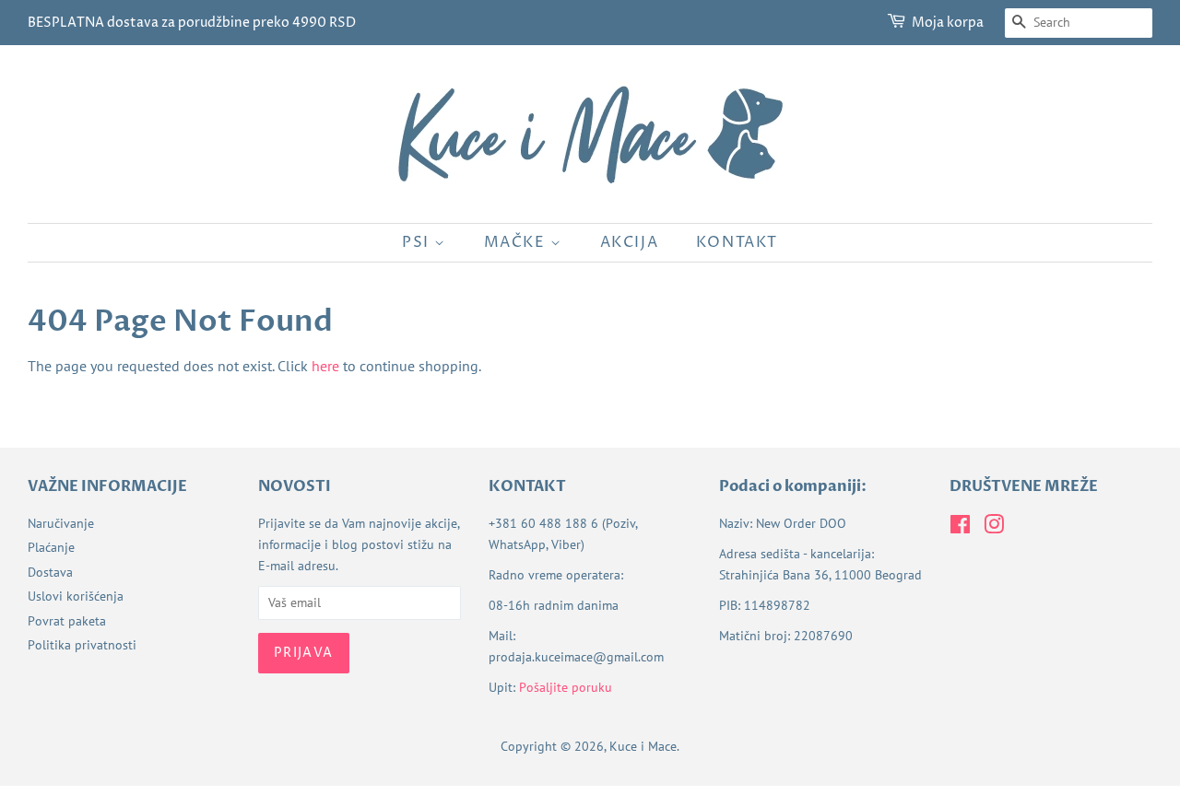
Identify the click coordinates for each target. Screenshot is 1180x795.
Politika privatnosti (82, 645)
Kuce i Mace (643, 746)
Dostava (50, 572)
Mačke (517, 242)
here (325, 366)
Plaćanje (51, 547)
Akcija (629, 242)
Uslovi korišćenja (76, 596)
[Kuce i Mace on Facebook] (960, 528)
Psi (418, 242)
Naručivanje (61, 523)
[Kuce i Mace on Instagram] (994, 528)
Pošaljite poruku (565, 687)
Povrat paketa (67, 621)
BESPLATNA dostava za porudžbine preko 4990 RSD (192, 22)
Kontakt (737, 242)
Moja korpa (948, 22)
